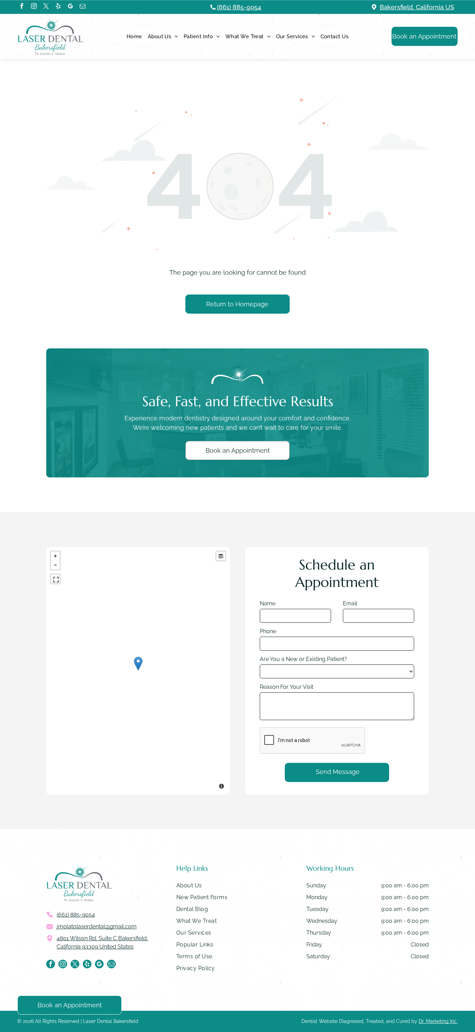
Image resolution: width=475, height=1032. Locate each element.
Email (350, 603)
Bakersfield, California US (417, 7)
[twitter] (46, 7)
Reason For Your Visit (286, 687)
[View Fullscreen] (55, 578)
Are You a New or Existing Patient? (303, 659)
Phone (268, 631)
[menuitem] (134, 36)
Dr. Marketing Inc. (438, 1021)
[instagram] (34, 7)
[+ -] (138, 670)
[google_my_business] (70, 7)
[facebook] (21, 7)
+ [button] (55, 556)
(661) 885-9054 (239, 7)
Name (267, 603)
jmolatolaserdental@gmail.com (97, 926)
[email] (82, 7)
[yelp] (58, 7)
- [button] (55, 565)
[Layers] (220, 556)
